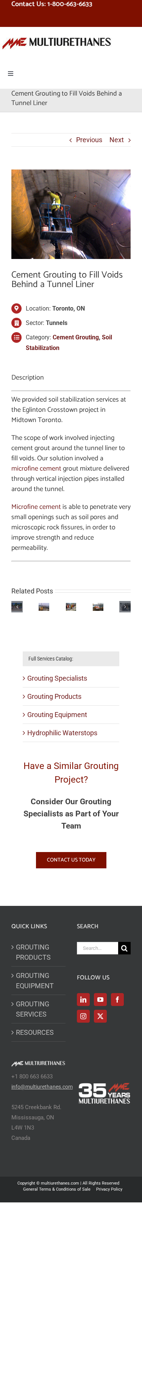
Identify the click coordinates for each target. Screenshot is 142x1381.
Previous (89, 140)
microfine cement (36, 468)
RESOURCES (35, 1032)
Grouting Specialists (57, 678)
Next (116, 140)
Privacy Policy (109, 1189)
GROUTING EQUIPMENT (35, 980)
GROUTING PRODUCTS (33, 952)
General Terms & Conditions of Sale (57, 1189)
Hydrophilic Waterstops (62, 733)
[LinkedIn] (83, 999)
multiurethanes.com (60, 1183)
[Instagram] (83, 1016)
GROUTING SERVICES (32, 1009)
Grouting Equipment (57, 715)
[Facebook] (117, 999)
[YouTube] (100, 999)
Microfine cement (36, 507)
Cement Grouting (76, 337)
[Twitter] (100, 1016)
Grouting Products (54, 696)
